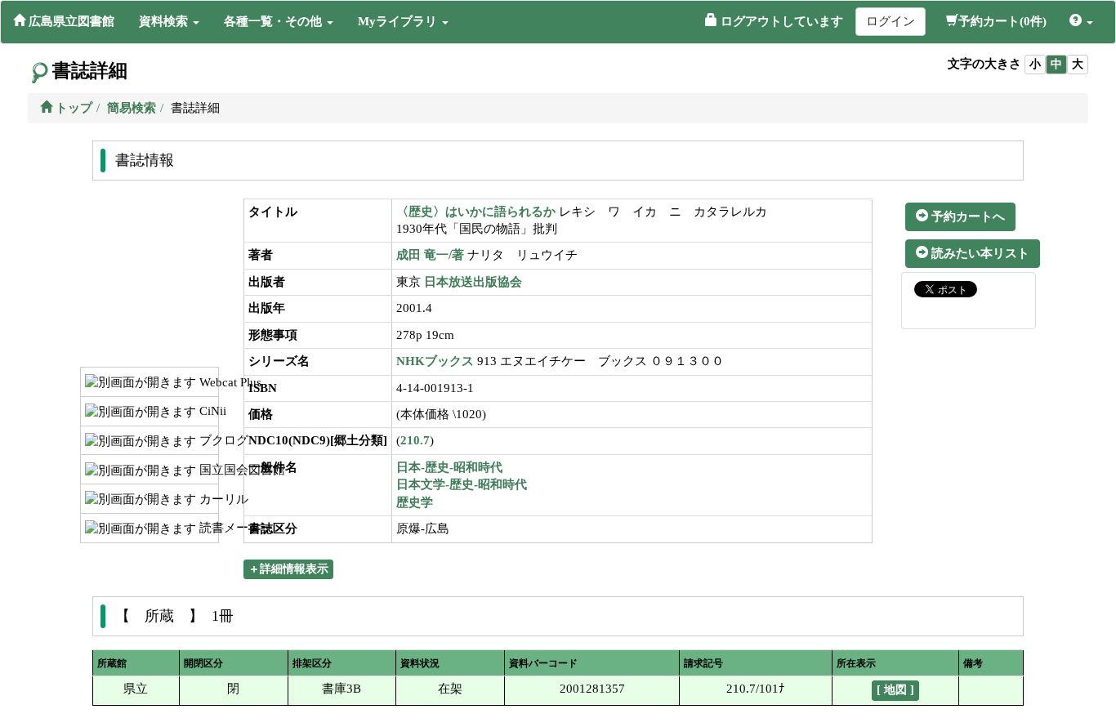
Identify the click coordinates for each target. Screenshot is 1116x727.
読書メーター (207, 527)
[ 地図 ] (895, 690)
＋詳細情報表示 (288, 569)
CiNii (207, 410)
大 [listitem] (1077, 64)
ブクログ (207, 440)
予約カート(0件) (1002, 21)
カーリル (207, 499)
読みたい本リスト (978, 253)
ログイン (890, 21)
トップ (72, 107)
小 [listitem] (1035, 64)
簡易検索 (131, 107)
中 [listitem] (1056, 64)
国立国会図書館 (207, 469)
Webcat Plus (207, 382)
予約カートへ (966, 216)
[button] (169, 21)
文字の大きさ (984, 63)
